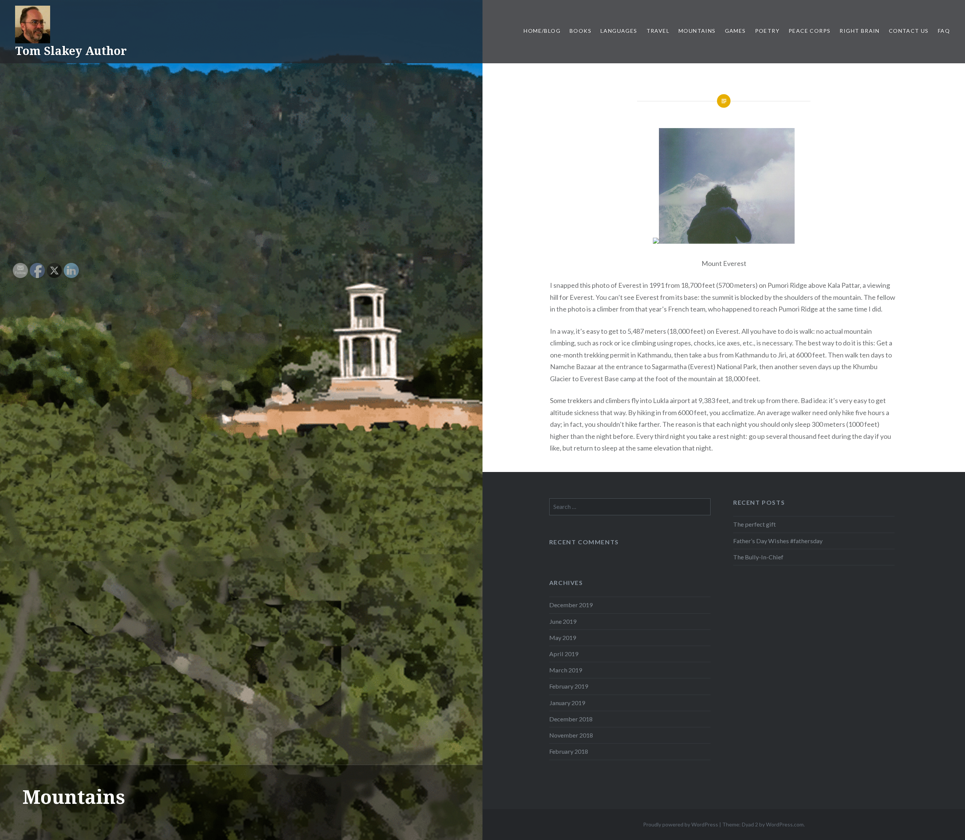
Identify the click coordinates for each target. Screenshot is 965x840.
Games (735, 30)
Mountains (697, 30)
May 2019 (562, 637)
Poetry (767, 30)
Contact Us (909, 30)
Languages (618, 30)
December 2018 (571, 718)
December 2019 (571, 604)
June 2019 (562, 621)
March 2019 (565, 670)
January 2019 (567, 702)
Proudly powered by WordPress (680, 824)
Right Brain (859, 30)
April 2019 (563, 653)
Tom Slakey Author (71, 50)
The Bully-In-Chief (758, 557)
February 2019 (568, 686)
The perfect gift (754, 524)
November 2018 (571, 735)
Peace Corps (809, 30)
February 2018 (568, 751)
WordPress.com (785, 824)
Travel (657, 30)
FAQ (944, 30)
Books (580, 30)
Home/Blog (542, 30)
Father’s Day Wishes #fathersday (778, 540)
